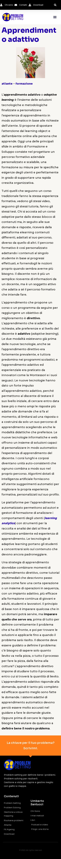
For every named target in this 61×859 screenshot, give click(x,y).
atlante (7, 83)
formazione (24, 83)
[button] (55, 5)
